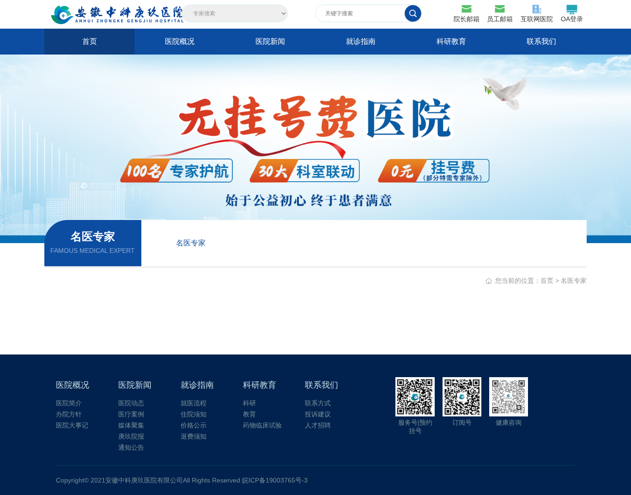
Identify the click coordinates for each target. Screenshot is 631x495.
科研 (249, 403)
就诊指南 (361, 41)
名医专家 (191, 243)
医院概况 (179, 41)
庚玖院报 (131, 436)
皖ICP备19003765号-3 (275, 480)
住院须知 (193, 414)
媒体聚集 (131, 425)
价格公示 (193, 425)
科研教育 (451, 41)
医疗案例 (131, 414)
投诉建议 (318, 414)
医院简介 (69, 403)
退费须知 (193, 436)
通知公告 (131, 447)
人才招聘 (318, 425)
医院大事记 (72, 425)
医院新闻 (270, 41)
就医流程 (193, 403)
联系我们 (541, 41)
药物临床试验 (262, 425)
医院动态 (131, 403)
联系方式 (318, 403)
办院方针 (69, 414)
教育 (249, 414)
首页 (89, 41)
